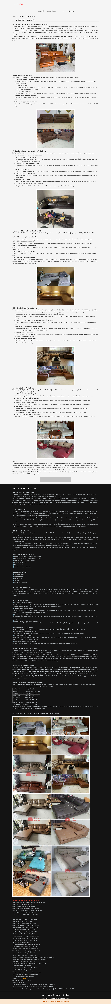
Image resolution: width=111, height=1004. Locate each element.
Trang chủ (40, 11)
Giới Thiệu (71, 11)
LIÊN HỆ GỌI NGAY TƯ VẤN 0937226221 (55, 1002)
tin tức (61, 11)
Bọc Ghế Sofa (51, 11)
